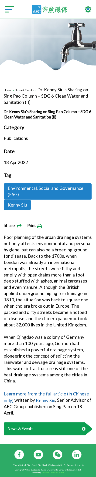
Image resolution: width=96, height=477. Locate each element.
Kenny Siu (45, 400)
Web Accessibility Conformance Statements (66, 465)
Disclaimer (31, 465)
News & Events (24, 90)
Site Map (42, 465)
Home (8, 90)
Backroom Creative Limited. (53, 472)
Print (32, 225)
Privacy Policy (19, 465)
